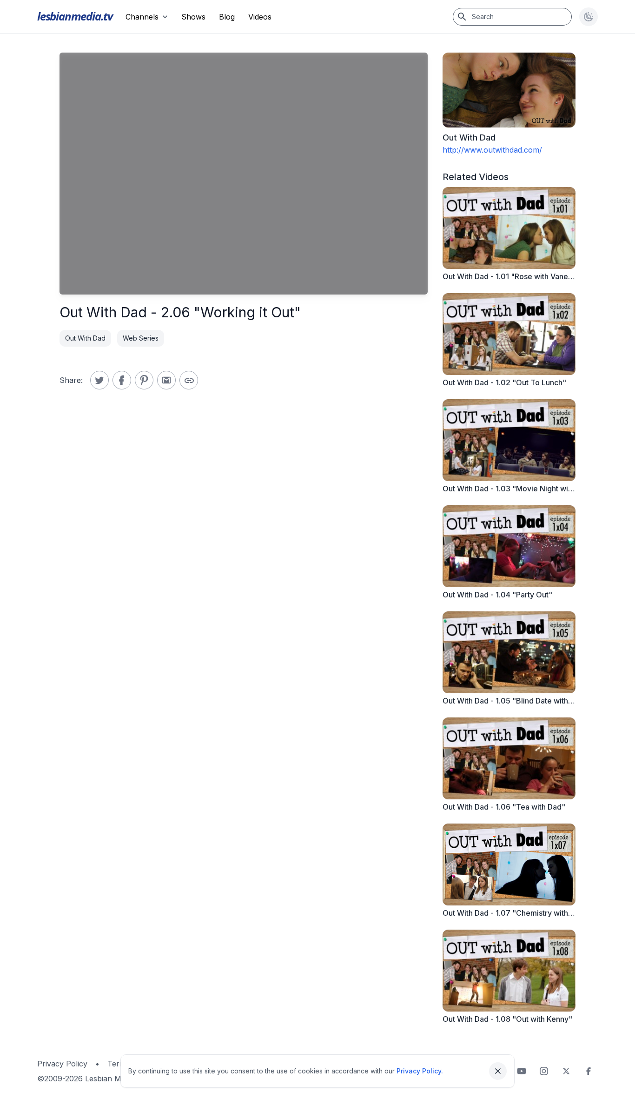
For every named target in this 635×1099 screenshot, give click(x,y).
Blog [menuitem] (227, 16)
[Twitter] (566, 1071)
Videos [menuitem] (259, 16)
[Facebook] (588, 1071)
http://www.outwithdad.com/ (492, 149)
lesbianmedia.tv (74, 16)
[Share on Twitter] (99, 380)
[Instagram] (544, 1071)
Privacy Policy (62, 1063)
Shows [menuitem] (193, 16)
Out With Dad (85, 338)
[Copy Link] (188, 380)
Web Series (141, 338)
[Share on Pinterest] (144, 380)
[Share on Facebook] (121, 380)
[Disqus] (243, 545)
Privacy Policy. (420, 1071)
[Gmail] (166, 380)
